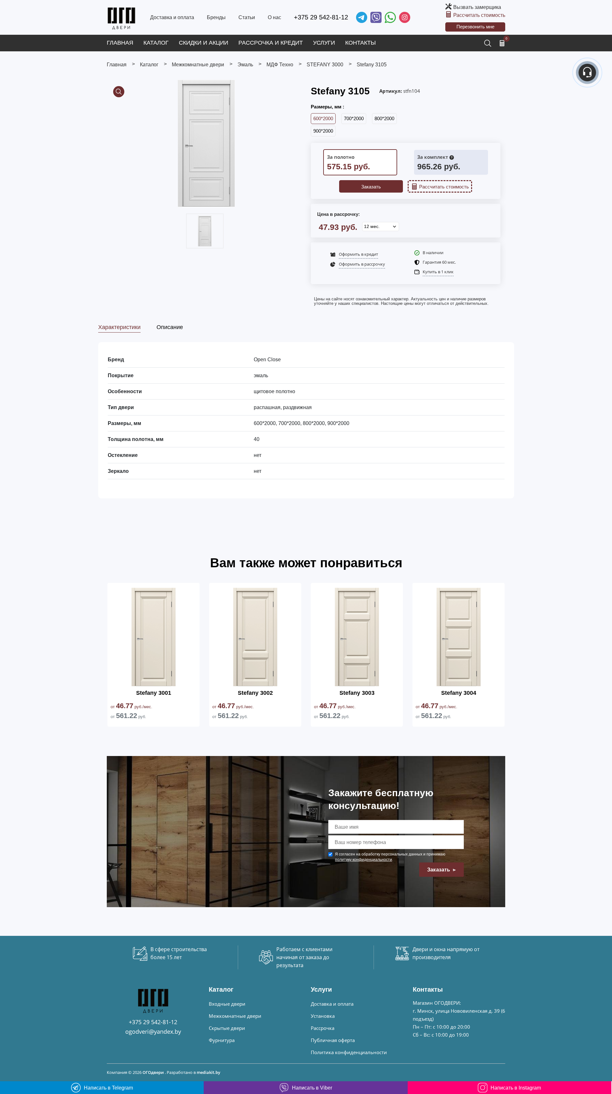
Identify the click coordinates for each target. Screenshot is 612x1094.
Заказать (371, 186)
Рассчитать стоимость (479, 15)
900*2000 (323, 131)
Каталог (156, 43)
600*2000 (323, 118)
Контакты (360, 43)
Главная (120, 43)
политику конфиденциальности (363, 859)
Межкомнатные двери (235, 1016)
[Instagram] (404, 17)
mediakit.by (208, 1072)
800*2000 (384, 118)
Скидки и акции (203, 43)
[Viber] (376, 17)
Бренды (216, 17)
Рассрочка (322, 1028)
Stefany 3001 (153, 693)
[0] (502, 43)
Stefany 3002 (255, 693)
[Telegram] (361, 17)
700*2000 (354, 118)
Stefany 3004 (458, 693)
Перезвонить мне (475, 26)
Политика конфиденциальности (349, 1052)
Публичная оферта (333, 1040)
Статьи (246, 17)
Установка (323, 1016)
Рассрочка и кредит (270, 43)
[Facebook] (390, 17)
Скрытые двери (227, 1028)
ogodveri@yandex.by (153, 1031)
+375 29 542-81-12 (321, 17)
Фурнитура (222, 1040)
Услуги (324, 43)
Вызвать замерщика (477, 7)
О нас (274, 17)
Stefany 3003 (357, 693)
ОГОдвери (153, 1072)
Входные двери (227, 1004)
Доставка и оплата (172, 17)
